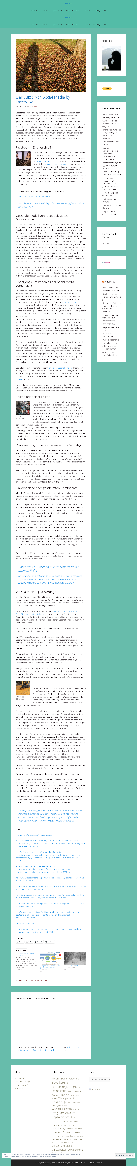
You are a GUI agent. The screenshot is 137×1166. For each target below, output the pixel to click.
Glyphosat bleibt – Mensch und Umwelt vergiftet (35, 980)
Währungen (77, 1149)
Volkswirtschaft (76, 1139)
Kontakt (44, 10)
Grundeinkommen (73, 10)
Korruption (59, 1121)
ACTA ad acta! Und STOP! (72, 966)
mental (55, 1125)
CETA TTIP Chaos (109, 324)
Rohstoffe (70, 1128)
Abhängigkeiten (60, 1078)
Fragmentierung (75, 1095)
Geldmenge (59, 1102)
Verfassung (82, 1136)
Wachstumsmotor (66, 1142)
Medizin (75, 1122)
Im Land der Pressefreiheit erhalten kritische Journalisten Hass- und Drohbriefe (110, 184)
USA (65, 1136)
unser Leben (57, 1136)
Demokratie (59, 1091)
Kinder (73, 1117)
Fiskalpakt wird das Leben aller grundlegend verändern (49, 967)
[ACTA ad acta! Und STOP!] (75, 958)
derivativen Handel (70, 302)
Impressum (55, 10)
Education (55, 1095)
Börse (77, 1087)
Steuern (57, 1132)
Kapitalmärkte (61, 1117)
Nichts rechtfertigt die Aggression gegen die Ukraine (111, 165)
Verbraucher (73, 1136)
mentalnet (68, 3)
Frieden (54, 1098)
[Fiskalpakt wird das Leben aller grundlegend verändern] (51, 958)
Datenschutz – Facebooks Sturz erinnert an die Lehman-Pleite (48, 568)
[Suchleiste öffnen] (105, 10)
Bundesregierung (63, 1087)
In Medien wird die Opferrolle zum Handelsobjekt (110, 318)
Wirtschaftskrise (61, 1149)
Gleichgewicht (57, 1105)
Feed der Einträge (22, 1081)
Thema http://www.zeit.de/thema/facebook (34, 835)
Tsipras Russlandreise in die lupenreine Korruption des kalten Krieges (111, 154)
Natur (61, 1126)
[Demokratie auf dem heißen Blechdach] (28, 961)
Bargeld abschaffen (110, 339)
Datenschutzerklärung (92, 10)
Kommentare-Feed (23, 1085)
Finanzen (65, 1094)
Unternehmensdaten (25, 923)
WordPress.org (21, 1088)
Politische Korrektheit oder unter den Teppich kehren (111, 346)
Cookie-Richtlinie (51, 1156)
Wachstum (55, 1142)
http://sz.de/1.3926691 (64, 582)
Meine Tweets (108, 243)
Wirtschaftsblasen (63, 1145)
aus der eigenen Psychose (48, 161)
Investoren (75, 1109)
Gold (65, 1106)
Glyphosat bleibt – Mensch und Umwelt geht (111, 297)
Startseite (34, 10)
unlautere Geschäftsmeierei (61, 368)
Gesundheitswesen (74, 1102)
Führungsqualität (66, 1098)
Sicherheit (78, 1129)
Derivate (19, 379)
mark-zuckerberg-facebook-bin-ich (35, 196)
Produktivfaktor (76, 1125)
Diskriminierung (74, 1090)
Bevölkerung (60, 1082)
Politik (65, 1125)
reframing (109, 281)
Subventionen (71, 1132)
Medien (70, 1122)
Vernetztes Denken (60, 1139)
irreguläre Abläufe (63, 1113)
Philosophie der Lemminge (55, 164)
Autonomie (74, 1078)
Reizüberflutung (58, 1128)
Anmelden (19, 1078)
